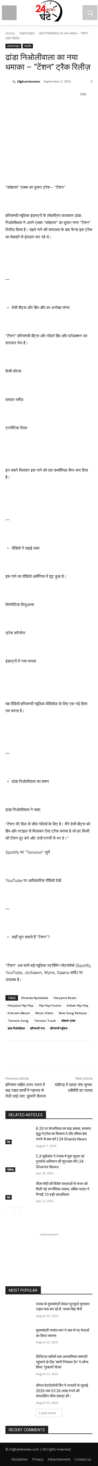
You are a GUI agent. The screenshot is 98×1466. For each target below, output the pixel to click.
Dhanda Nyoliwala (34, 998)
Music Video (44, 1013)
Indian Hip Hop (77, 1005)
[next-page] (17, 1210)
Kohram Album (19, 1013)
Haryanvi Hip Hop (20, 1005)
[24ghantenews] (9, 81)
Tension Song (18, 1021)
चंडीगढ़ (10, 1169)
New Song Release (73, 1013)
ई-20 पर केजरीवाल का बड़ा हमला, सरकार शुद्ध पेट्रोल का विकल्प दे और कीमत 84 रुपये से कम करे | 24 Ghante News (63, 1133)
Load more (47, 1413)
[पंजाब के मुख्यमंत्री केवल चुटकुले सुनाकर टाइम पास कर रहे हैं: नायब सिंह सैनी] (18, 1310)
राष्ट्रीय (27, 46)
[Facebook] (28, 108)
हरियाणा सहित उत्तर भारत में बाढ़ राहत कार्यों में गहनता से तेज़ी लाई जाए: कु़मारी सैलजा (25, 1090)
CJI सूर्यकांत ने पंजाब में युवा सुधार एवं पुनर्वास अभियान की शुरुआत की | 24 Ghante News (60, 1161)
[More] (66, 108)
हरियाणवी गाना (37, 1028)
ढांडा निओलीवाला (16, 1028)
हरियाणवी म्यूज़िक (59, 1028)
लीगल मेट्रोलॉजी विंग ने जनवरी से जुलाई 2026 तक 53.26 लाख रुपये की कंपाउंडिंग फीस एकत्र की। (62, 1390)
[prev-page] (8, 1210)
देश (8, 1142)
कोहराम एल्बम (68, 1021)
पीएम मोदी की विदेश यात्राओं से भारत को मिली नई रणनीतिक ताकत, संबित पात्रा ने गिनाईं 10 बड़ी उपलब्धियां (62, 1188)
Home (10, 33)
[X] (40, 108)
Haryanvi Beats (65, 998)
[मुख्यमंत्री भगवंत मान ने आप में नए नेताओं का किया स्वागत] (18, 1337)
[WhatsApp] (53, 108)
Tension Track (45, 1021)
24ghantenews (28, 81)
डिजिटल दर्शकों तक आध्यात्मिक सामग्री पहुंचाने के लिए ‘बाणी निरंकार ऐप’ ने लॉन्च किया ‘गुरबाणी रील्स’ (62, 1361)
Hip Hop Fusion (50, 1005)
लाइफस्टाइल (27, 33)
